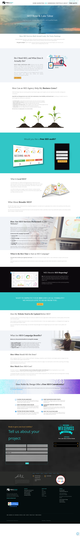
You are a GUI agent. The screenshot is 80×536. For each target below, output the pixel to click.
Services (37, 473)
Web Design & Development (29, 490)
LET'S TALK (40, 304)
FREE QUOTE (73, 3)
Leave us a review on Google (13, 504)
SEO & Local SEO (27, 492)
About (42, 473)
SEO (46, 3)
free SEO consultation (17, 389)
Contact (46, 473)
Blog (58, 473)
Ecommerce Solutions (28, 491)
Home (34, 473)
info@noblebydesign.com (63, 491)
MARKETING (40, 3)
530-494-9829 (62, 490)
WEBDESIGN (51, 3)
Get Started (17, 77)
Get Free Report (62, 161)
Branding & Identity (27, 495)
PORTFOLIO (59, 3)
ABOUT (65, 3)
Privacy (50, 473)
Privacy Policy (61, 500)
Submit (27, 463)
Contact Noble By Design (63, 499)
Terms (54, 473)
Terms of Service (48, 520)
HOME (34, 3)
